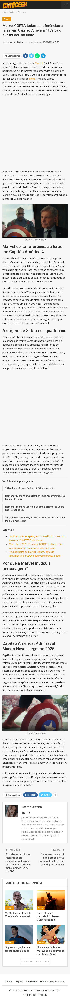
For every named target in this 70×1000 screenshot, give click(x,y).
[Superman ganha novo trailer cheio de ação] (19, 934)
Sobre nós (31, 981)
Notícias (9, 908)
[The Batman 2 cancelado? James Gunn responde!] (51, 900)
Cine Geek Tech (25, 990)
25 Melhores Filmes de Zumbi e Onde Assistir (29, 488)
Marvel (39, 63)
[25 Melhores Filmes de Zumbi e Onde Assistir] (19, 900)
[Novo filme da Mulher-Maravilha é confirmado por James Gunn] (51, 934)
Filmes (7, 19)
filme (32, 78)
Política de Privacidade (52, 981)
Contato (9, 981)
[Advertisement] (35, 133)
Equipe (19, 981)
